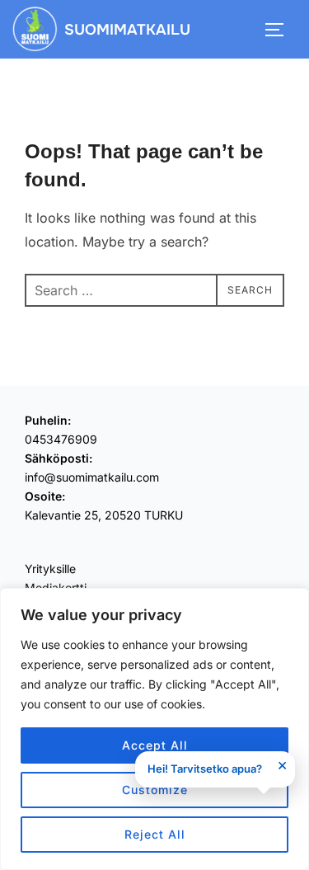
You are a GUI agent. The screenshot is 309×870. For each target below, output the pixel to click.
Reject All (154, 834)
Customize (155, 790)
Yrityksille (50, 569)
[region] (154, 729)
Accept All (155, 745)
